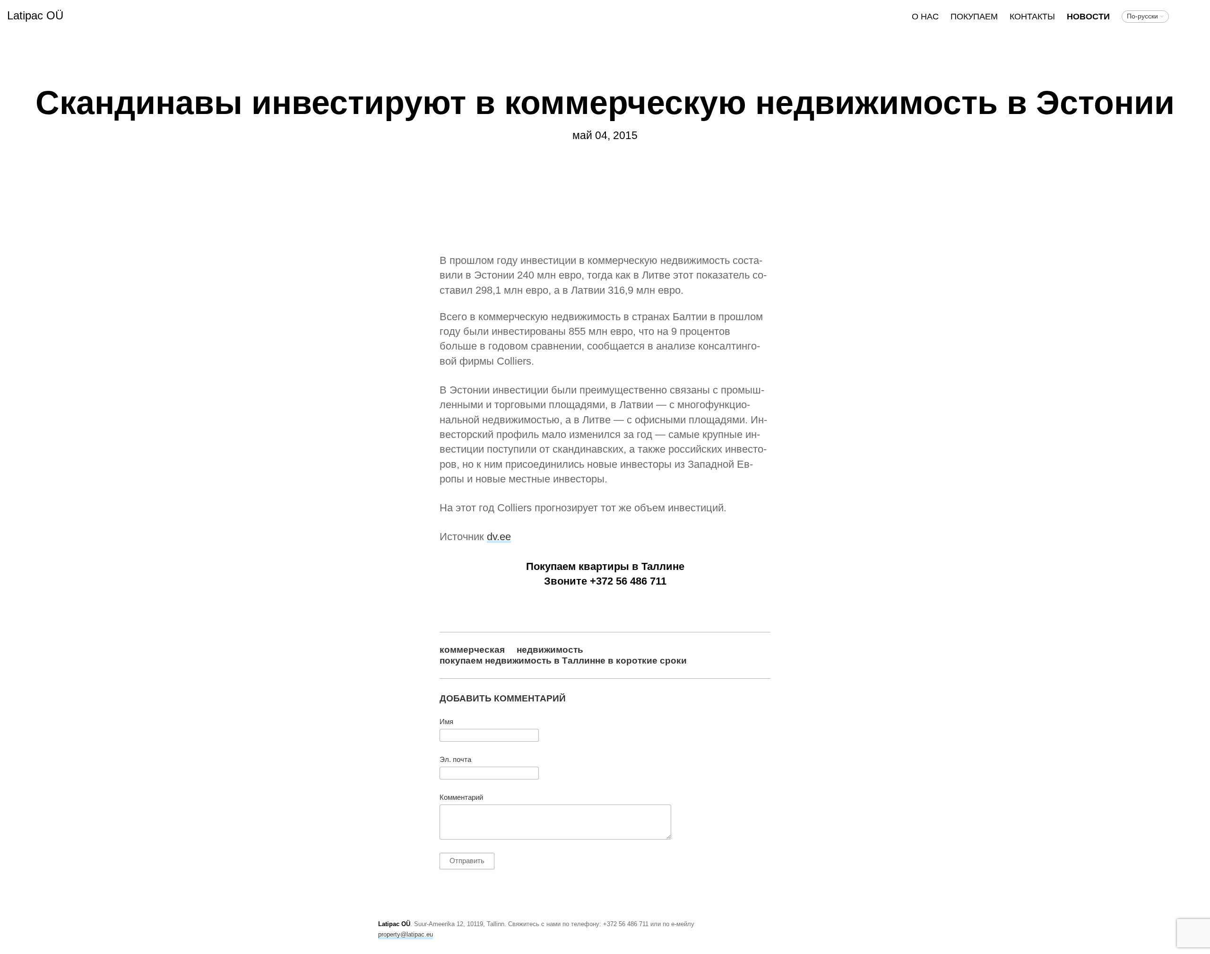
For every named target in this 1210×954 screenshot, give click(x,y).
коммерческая (472, 649)
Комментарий (461, 797)
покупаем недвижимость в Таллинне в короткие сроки (563, 660)
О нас (925, 16)
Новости (1088, 16)
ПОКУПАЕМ (974, 16)
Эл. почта (455, 759)
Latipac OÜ (35, 15)
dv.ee (499, 537)
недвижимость (550, 649)
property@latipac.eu (405, 934)
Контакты (1032, 16)
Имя (446, 722)
